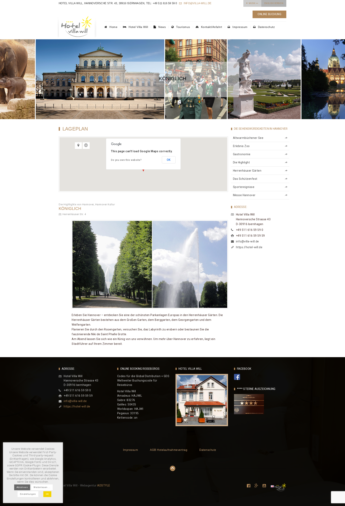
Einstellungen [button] (28, 494)
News (162, 27)
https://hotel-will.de (249, 247)
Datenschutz (266, 27)
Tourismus (182, 27)
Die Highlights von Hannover (76, 204)
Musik (253, 3)
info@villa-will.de (197, 3)
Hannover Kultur (105, 204)
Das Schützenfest (245, 178)
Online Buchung (269, 14)
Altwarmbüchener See (248, 137)
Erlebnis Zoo (241, 146)
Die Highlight (241, 162)
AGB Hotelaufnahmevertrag (168, 449)
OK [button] (47, 494)
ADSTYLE (103, 485)
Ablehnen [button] (22, 487)
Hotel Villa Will (138, 27)
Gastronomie (242, 154)
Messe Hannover (244, 195)
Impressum (240, 27)
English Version (274, 3)
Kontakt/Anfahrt (211, 27)
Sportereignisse (244, 187)
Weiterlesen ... (42, 487)
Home (113, 27)
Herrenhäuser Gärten (247, 170)
